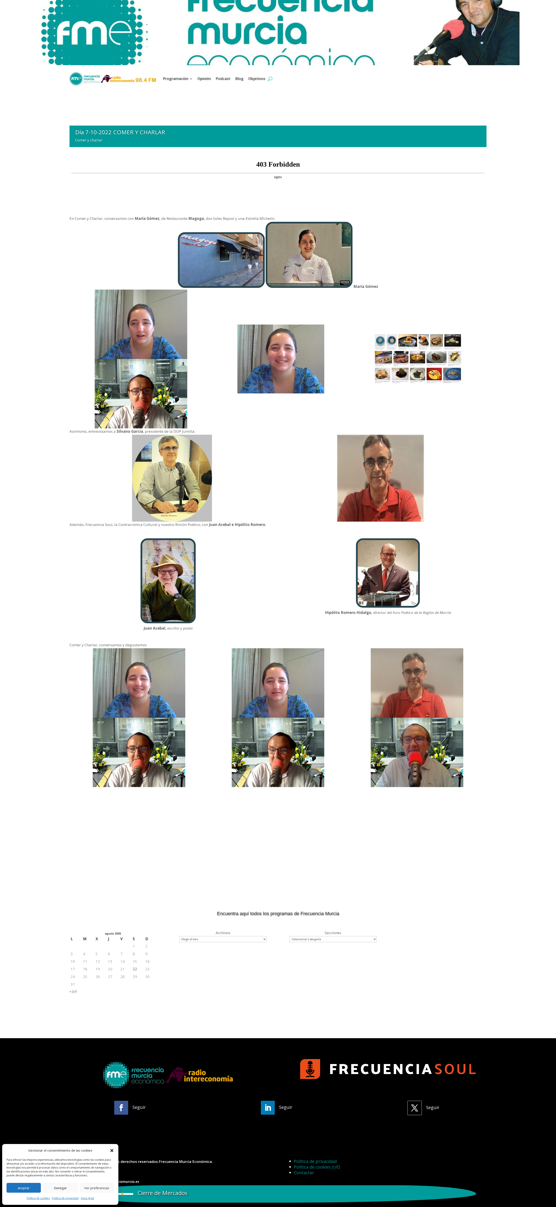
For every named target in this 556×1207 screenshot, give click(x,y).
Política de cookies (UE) (317, 1167)
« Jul (73, 991)
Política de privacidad (65, 1198)
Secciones (333, 932)
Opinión (204, 78)
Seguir (139, 1107)
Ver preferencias (96, 1188)
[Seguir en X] (414, 1108)
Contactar (304, 1172)
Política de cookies (38, 1198)
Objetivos (256, 78)
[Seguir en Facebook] (121, 1108)
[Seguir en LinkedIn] (268, 1108)
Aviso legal (87, 1198)
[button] (112, 1150)
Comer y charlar (89, 140)
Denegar (60, 1188)
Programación (175, 78)
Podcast (223, 78)
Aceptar (24, 1188)
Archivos (223, 932)
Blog (239, 78)
